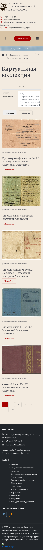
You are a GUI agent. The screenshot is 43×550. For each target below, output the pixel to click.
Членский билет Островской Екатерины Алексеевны (17, 217)
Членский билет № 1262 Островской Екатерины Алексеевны (15, 387)
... (5, 409)
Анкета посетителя (19, 489)
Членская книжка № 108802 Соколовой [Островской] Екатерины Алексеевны (17, 273)
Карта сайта (16, 492)
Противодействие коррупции (24, 473)
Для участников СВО (20, 48)
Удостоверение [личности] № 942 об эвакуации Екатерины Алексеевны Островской (20, 161)
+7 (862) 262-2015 (11, 17)
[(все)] (28, 93)
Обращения (16, 486)
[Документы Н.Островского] (28, 96)
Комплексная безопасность (23, 480)
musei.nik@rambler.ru (12, 19)
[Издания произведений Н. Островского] (28, 102)
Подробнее (9, 169)
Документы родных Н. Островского (14, 152)
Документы (16, 498)
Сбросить (26, 112)
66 (13, 409)
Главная (14, 464)
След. (22, 409)
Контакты (15, 495)
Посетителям (16, 483)
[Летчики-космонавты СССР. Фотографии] (28, 105)
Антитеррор (16, 477)
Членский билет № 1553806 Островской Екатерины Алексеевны (17, 330)
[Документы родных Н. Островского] (28, 99)
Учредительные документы (23, 501)
